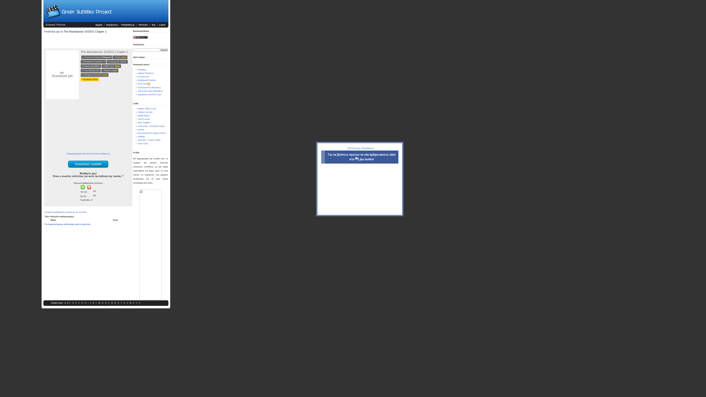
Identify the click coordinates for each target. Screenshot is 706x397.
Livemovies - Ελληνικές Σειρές (151, 126)
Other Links (143, 143)
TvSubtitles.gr (128, 25)
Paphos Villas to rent (147, 109)
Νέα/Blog (142, 70)
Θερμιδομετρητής (74, 154)
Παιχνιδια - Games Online (149, 140)
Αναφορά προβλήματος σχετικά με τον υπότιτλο (65, 212)
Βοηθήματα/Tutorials (147, 80)
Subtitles (141, 136)
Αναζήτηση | (112, 25)
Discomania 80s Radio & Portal (151, 133)
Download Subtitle (88, 164)
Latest (162, 25)
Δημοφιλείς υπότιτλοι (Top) (149, 94)
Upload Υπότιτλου (146, 73)
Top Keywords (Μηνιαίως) (149, 87)
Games (141, 129)
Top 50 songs (144, 119)
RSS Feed (142, 84)
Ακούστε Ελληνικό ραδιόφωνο (96, 154)
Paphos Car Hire (145, 112)
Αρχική (98, 25)
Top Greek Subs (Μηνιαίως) (150, 91)
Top (153, 25)
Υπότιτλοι (143, 25)
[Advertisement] (21, 61)
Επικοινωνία (143, 77)
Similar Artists (144, 116)
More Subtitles (144, 122)
